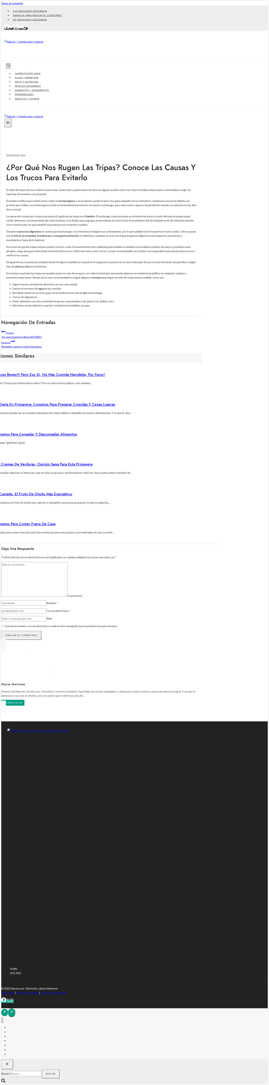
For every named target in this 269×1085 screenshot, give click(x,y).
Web (49, 618)
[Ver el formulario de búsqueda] (8, 66)
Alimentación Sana (28, 73)
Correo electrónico (58, 610)
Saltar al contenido (12, 3)
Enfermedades (24, 94)
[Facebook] (6, 28)
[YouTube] (20, 28)
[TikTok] (25, 28)
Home (13, 968)
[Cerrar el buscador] (7, 1064)
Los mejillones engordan (30, 11)
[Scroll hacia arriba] (4, 1012)
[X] (8, 1001)
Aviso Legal (7, 992)
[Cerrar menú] (2, 1020)
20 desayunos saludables (30, 19)
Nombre (52, 603)
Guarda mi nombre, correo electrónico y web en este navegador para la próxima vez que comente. (61, 626)
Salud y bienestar (26, 77)
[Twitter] (11, 28)
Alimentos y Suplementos (32, 90)
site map (15, 973)
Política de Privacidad (53, 992)
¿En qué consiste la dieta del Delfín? (21, 335)
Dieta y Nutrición (26, 82)
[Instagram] (15, 28)
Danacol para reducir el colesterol (37, 15)
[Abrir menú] (7, 123)
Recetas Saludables (28, 86)
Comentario (75, 595)
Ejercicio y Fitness (27, 99)
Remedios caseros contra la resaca (21, 344)
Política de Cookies (27, 992)
